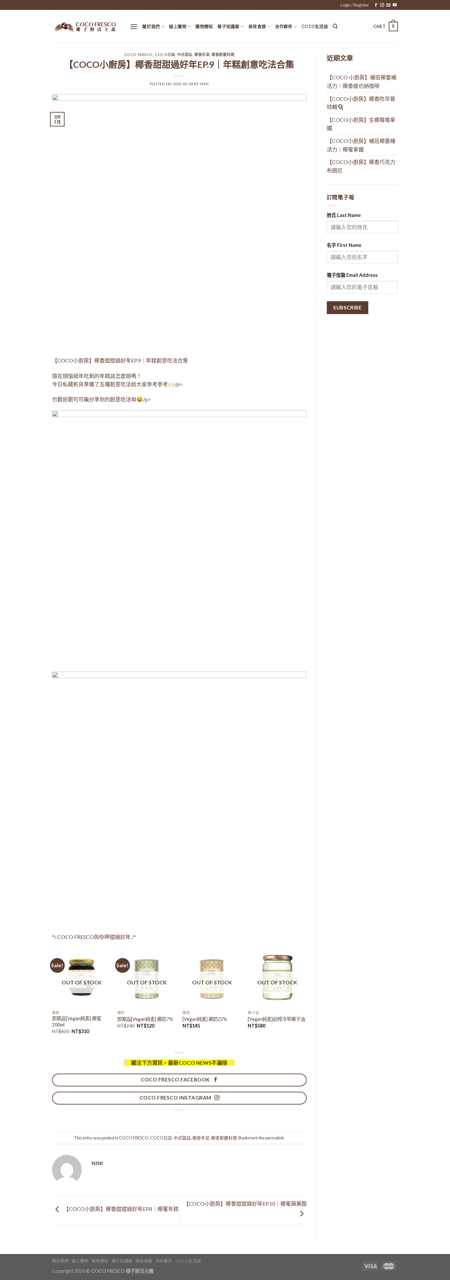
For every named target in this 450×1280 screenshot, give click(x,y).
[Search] (335, 26)
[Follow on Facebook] (376, 5)
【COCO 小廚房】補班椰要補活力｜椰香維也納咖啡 (361, 81)
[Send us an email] (388, 5)
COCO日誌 (165, 54)
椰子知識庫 (228, 26)
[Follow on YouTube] (395, 5)
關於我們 (151, 26)
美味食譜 (257, 26)
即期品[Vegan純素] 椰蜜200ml (76, 1021)
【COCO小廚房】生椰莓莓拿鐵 (361, 124)
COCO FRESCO (138, 54)
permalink (274, 1137)
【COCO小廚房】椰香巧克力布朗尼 (361, 166)
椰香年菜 (202, 54)
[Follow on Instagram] (382, 5)
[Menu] (134, 26)
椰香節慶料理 (222, 54)
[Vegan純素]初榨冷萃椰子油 (276, 1019)
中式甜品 (184, 54)
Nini (204, 84)
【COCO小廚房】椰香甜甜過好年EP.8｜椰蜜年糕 (121, 1209)
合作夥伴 (284, 26)
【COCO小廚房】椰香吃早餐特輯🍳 (361, 102)
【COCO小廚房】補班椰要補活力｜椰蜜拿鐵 (361, 145)
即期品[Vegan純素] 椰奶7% (145, 1019)
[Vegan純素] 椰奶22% (205, 1019)
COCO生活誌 (314, 26)
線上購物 (177, 26)
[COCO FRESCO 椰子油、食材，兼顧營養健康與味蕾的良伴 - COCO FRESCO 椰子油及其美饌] (86, 26)
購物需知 (204, 26)
